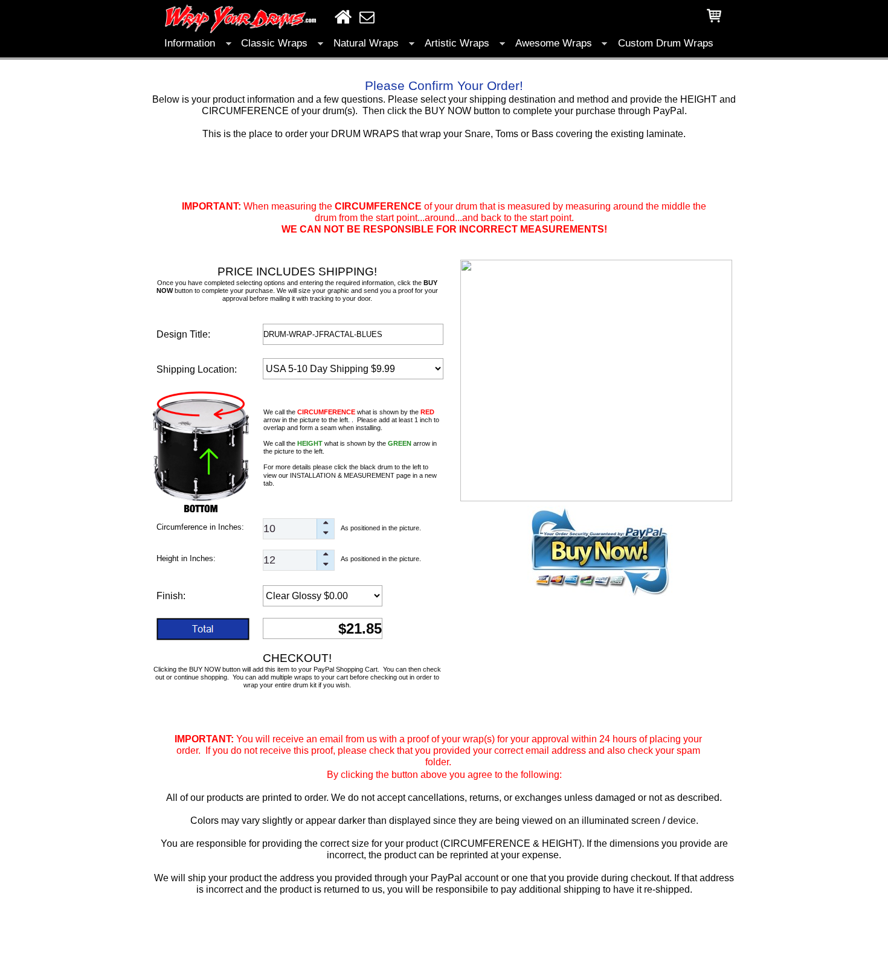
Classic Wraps (274, 43)
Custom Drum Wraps (665, 43)
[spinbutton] (298, 529)
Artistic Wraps (457, 43)
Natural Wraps (366, 43)
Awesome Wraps (553, 43)
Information (189, 43)
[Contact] (367, 17)
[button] (325, 524)
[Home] (343, 16)
